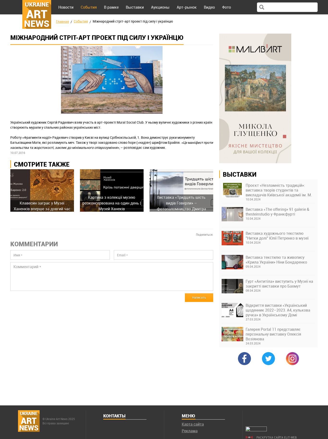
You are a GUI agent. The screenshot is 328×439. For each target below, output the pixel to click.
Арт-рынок (187, 7)
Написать (199, 297)
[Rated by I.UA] (256, 430)
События (89, 7)
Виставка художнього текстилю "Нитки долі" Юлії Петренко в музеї (277, 236)
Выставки (135, 7)
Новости (65, 7)
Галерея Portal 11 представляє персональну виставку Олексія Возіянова (273, 334)
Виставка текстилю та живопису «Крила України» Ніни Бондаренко (276, 260)
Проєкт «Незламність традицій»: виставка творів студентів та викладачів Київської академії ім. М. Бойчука (279, 190)
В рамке (111, 7)
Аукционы (160, 7)
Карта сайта (193, 424)
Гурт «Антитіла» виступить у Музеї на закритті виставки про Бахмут (279, 284)
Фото (226, 7)
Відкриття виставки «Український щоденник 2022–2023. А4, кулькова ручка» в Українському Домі (278, 310)
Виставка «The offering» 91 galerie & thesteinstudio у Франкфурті (277, 211)
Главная (62, 21)
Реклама (190, 430)
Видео (209, 7)
